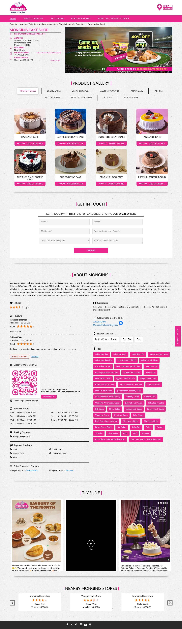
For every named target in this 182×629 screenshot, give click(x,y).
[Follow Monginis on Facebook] (67, 625)
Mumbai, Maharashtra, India (105, 325)
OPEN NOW (55, 61)
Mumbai (69, 471)
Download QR (48, 396)
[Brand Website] (90, 625)
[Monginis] (18, 7)
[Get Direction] (121, 325)
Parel (139, 339)
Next (169, 603)
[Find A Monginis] (164, 7)
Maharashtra (32, 471)
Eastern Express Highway (106, 339)
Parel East (127, 339)
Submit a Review (19, 357)
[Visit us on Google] (72, 625)
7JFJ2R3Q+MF (99, 322)
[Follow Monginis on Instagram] (81, 625)
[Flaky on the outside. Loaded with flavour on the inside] (37, 531)
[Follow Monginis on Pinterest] (76, 625)
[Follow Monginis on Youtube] (85, 625)
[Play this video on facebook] (91, 545)
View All (34, 357)
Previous (12, 603)
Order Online (30, 143)
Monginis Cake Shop (39, 596)
